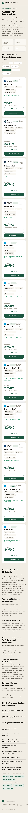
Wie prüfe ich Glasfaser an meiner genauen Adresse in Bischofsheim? (11, 768)
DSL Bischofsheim (19, 776)
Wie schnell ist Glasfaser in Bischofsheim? (9, 728)
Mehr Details (14, 109)
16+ (17, 63)
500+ (6, 73)
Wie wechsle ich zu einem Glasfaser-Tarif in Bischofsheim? (12, 752)
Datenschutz (12, 804)
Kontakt (26, 804)
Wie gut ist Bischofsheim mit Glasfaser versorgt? (12, 723)
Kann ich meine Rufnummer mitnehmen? (9, 746)
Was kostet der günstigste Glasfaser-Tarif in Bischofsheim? (12, 717)
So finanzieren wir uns (19, 805)
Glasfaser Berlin (7, 785)
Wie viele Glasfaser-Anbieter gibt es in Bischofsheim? (12, 711)
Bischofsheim (8, 8)
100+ (6, 70)
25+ (6, 66)
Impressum (4, 804)
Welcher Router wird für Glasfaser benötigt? (11, 734)
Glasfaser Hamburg (8, 788)
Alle (11, 63)
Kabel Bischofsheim (8, 776)
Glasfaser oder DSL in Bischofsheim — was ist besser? (12, 762)
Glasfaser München (18, 785)
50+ (15, 66)
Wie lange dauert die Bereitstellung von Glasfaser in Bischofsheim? (11, 740)
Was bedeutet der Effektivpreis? (11, 757)
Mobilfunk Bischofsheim (9, 779)
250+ (16, 70)
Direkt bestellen (13, 113)
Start (3, 8)
